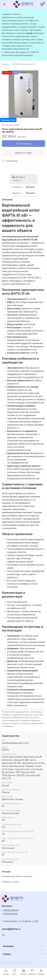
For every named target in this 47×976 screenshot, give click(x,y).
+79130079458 (10, 914)
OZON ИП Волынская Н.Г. (24, 64)
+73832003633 (10, 910)
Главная (5, 64)
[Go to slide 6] (11, 116)
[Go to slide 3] (5, 116)
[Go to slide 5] (9, 116)
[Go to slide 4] (7, 116)
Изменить (17, 180)
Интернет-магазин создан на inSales (17, 962)
